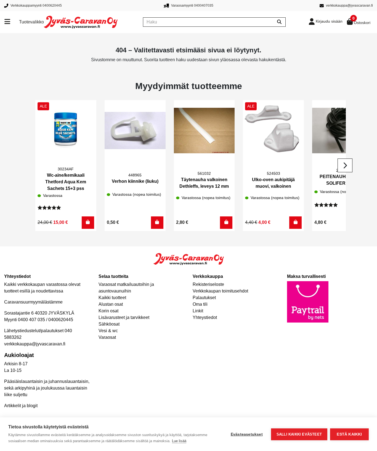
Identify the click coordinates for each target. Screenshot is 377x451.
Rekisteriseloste (208, 284)
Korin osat (108, 310)
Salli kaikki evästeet (299, 434)
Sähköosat (109, 324)
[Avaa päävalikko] (11, 22)
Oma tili (200, 304)
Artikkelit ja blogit (21, 405)
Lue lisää (179, 441)
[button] (88, 222)
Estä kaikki (349, 434)
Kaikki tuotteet (112, 297)
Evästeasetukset (247, 434)
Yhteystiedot (205, 317)
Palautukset (204, 297)
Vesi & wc (108, 330)
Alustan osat (111, 304)
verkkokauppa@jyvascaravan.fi (34, 344)
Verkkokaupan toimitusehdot (220, 291)
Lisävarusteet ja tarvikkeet (124, 317)
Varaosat (107, 337)
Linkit (198, 310)
